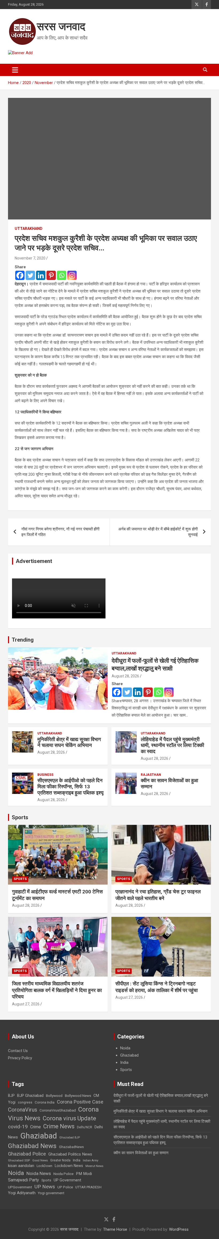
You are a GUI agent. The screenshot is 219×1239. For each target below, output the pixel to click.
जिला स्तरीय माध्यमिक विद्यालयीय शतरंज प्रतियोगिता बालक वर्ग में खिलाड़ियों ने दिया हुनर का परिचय (57, 990)
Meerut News (94, 1166)
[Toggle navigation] (15, 70)
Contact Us (18, 1050)
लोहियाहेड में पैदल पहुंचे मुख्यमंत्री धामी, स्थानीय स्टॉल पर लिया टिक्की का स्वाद (172, 745)
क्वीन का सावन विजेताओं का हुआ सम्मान (169, 783)
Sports (20, 817)
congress (25, 1102)
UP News (44, 1187)
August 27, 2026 (26, 1004)
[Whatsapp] (61, 275)
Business (45, 775)
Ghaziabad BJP (69, 1137)
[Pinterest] (51, 275)
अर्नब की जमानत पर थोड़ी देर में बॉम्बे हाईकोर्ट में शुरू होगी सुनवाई (158, 532)
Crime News (59, 1126)
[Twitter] (30, 275)
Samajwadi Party (23, 1179)
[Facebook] (20, 275)
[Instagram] (72, 275)
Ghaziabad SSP (19, 1160)
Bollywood (54, 1095)
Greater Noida (60, 1160)
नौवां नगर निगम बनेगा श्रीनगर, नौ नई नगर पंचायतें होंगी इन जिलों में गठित (60, 532)
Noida (125, 1048)
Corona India (44, 1102)
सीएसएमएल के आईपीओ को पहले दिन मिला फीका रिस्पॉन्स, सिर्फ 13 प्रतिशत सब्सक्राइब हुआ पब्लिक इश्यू (70, 786)
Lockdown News (69, 1166)
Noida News (38, 1173)
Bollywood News (78, 1095)
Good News (40, 1160)
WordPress (179, 1229)
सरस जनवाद (61, 26)
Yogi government (51, 1193)
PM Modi (84, 1173)
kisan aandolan (21, 1165)
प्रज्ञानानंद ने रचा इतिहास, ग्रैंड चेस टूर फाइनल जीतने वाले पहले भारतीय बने (158, 895)
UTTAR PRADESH (88, 1187)
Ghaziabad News (32, 1146)
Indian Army (90, 1160)
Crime (35, 1126)
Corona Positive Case (80, 1102)
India (124, 1062)
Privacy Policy (20, 1058)
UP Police (65, 1187)
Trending (23, 640)
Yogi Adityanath (22, 1192)
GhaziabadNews (71, 1147)
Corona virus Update (69, 1118)
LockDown (44, 1166)
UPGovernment (20, 1187)
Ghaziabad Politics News (70, 1154)
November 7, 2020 (30, 258)
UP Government (67, 1180)
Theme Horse (115, 1229)
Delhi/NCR (84, 1127)
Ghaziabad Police (27, 1154)
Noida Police (63, 1174)
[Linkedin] (40, 275)
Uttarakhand (28, 228)
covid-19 (18, 1127)
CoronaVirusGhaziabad (58, 1110)
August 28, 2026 (125, 676)
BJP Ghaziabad (30, 1095)
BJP (11, 1095)
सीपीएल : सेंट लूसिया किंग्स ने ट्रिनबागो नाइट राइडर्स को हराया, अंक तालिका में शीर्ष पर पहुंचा (156, 987)
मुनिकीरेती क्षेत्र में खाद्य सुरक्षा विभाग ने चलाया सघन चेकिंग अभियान (69, 742)
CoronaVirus (22, 1109)
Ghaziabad (129, 1055)
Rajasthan (151, 775)
